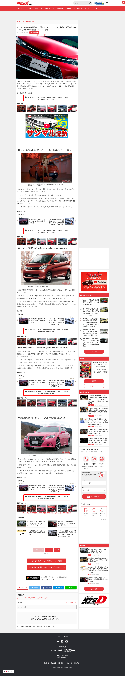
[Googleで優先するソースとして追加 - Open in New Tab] (33, 578)
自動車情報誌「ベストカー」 (24, 3)
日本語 (66, 636)
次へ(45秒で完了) (94, 496)
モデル (83, 487)
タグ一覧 (69, 663)
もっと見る (94, 351)
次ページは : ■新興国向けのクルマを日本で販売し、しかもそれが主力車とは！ (46, 513)
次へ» (57, 549)
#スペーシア (27, 35)
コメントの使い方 (71, 602)
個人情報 (53, 663)
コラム (34, 21)
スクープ (29, 8)
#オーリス (48, 35)
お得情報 (68, 8)
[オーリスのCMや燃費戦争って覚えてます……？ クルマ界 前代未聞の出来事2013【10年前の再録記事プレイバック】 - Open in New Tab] (47, 57)
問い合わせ (61, 663)
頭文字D (87, 8)
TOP (18, 21)
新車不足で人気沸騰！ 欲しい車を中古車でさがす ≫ (47, 567)
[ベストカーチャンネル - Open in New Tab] (94, 281)
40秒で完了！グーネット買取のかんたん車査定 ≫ (47, 561)
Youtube (66, 641)
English (59, 636)
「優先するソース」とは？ (48, 579)
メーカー (84, 480)
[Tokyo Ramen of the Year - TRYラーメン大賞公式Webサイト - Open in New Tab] (62, 656)
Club (99, 3)
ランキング (21, 8)
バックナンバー (94, 386)
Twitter (58, 641)
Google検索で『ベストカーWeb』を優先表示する (54, 577)
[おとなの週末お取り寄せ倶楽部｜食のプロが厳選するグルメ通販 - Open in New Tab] (56, 650)
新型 (36, 8)
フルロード (95, 8)
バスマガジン (78, 8)
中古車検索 (60, 8)
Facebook (62, 641)
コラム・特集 (26, 21)
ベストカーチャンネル (47, 8)
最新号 (94, 381)
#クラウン (20, 35)
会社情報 (46, 663)
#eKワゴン (41, 35)
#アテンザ (34, 35)
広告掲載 (76, 663)
